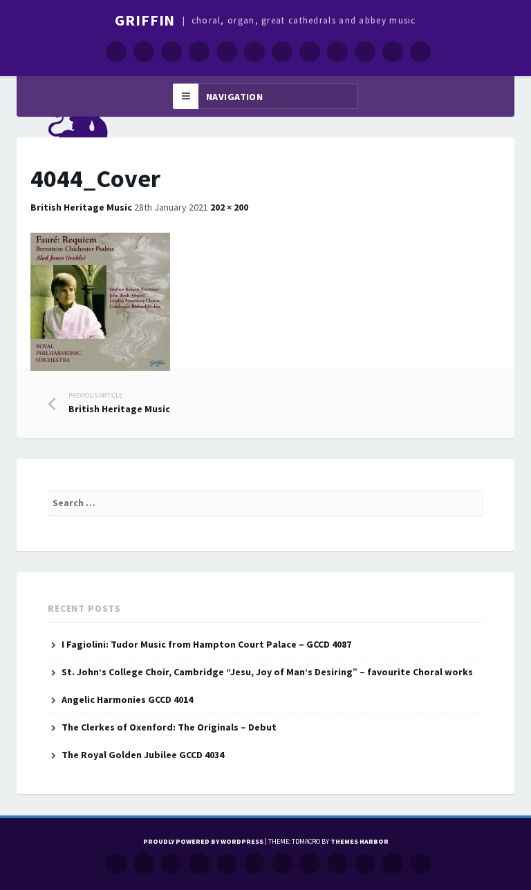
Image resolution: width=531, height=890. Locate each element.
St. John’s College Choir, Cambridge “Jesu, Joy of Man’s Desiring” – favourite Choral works (267, 672)
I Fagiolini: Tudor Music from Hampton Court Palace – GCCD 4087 (206, 644)
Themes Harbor (359, 841)
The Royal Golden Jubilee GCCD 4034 (143, 754)
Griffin (145, 20)
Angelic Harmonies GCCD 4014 (127, 699)
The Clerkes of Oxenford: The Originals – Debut (169, 727)
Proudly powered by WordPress (203, 841)
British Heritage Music (81, 207)
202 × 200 (229, 207)
